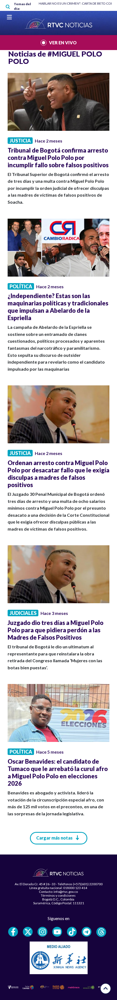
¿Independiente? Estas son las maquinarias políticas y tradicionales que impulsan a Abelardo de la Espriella (58, 306)
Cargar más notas (54, 837)
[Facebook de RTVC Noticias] (13, 932)
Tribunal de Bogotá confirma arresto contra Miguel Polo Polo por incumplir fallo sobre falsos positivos (58, 158)
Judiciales (23, 613)
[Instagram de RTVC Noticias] (42, 932)
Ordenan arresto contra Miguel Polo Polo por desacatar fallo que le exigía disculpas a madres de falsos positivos (58, 473)
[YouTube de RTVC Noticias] (57, 932)
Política (21, 286)
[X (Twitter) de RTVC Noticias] (28, 932)
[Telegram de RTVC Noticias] (86, 932)
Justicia (20, 141)
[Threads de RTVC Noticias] (101, 932)
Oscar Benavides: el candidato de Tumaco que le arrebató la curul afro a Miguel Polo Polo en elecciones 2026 (58, 772)
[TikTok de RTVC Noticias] (72, 932)
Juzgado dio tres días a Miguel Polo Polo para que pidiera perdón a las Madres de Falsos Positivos (55, 630)
